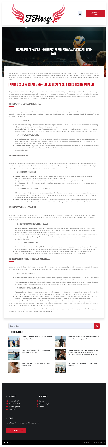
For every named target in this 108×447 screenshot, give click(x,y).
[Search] (97, 326)
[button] (80, 13)
